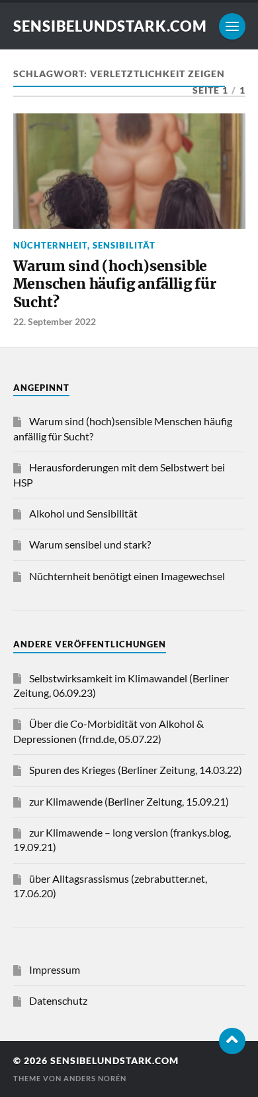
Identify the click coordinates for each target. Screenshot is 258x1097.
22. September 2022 (54, 321)
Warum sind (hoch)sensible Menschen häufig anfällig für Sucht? (114, 284)
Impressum (54, 969)
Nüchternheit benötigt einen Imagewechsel (127, 576)
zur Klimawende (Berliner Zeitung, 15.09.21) (129, 801)
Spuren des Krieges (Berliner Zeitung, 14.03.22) (135, 769)
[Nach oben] (232, 1041)
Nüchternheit (50, 245)
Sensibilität (124, 245)
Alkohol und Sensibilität (83, 513)
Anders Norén (95, 1078)
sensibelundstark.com (110, 26)
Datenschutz (58, 1000)
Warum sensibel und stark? (90, 544)
